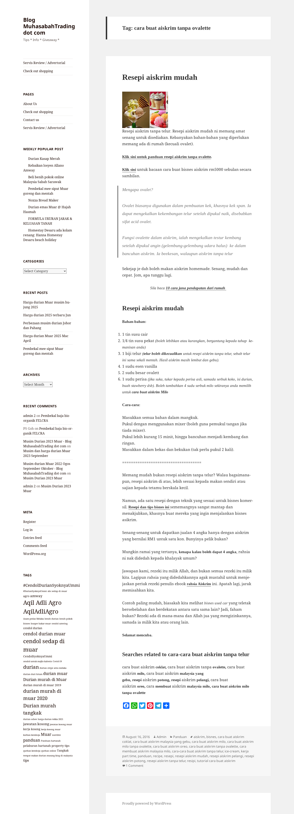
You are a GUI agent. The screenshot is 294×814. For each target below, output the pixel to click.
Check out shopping (38, 71)
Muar (46, 734)
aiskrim (199, 737)
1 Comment (134, 765)
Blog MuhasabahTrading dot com (49, 26)
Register (29, 522)
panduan (31, 740)
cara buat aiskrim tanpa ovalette (213, 746)
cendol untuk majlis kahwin (37, 661)
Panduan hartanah (51, 740)
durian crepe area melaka (53, 668)
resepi (168, 756)
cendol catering (60, 623)
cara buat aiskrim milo (209, 741)
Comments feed (35, 546)
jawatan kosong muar (61, 724)
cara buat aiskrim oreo (170, 746)
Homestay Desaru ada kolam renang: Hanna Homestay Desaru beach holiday (47, 235)
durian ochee (30, 719)
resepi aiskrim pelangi (226, 756)
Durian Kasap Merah (44, 158)
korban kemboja (31, 735)
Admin (161, 737)
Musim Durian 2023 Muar (42, 478)
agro (26, 596)
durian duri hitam (32, 674)
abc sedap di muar (57, 591)
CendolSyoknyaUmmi (37, 656)
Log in (28, 530)
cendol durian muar (44, 634)
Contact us (31, 120)
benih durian (52, 618)
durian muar (55, 673)
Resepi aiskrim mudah (159, 77)
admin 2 (29, 416)
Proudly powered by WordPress (146, 803)
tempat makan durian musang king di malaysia (48, 755)
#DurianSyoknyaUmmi (35, 591)
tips (26, 760)
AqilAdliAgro (40, 611)
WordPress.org (34, 554)
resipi (191, 761)
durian (31, 667)
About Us (30, 104)
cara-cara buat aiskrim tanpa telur (197, 751)
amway (36, 595)
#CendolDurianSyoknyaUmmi (51, 585)
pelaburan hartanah (37, 746)
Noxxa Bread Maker (43, 200)
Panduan (180, 737)
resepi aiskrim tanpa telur (166, 761)
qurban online (48, 750)
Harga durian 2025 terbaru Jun (47, 315)
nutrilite (56, 735)
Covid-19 (57, 661)
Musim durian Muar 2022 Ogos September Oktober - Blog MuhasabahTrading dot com (46, 469)
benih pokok (65, 618)
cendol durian (32, 628)
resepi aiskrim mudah (191, 756)
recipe (157, 756)
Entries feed (32, 538)
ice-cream (232, 751)
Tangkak (63, 750)
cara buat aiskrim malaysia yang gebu (161, 741)
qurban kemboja (31, 750)
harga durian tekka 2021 (50, 719)
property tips (60, 746)
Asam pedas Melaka (33, 618)
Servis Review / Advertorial (44, 63)
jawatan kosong (36, 723)
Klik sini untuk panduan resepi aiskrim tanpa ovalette (166, 157)
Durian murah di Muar (45, 679)
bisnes (26, 623)
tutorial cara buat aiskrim (216, 761)
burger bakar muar (41, 623)
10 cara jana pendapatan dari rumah (196, 288)
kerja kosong (31, 729)
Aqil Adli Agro (42, 603)
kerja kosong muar (50, 729)
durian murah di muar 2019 (42, 685)
